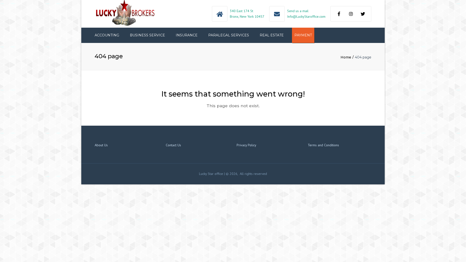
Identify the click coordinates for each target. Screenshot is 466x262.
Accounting (107, 35)
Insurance (187, 35)
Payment (303, 35)
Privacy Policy (246, 145)
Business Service (147, 35)
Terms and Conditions (323, 145)
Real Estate (272, 35)
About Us (101, 145)
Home (346, 57)
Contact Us (173, 145)
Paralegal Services (228, 35)
